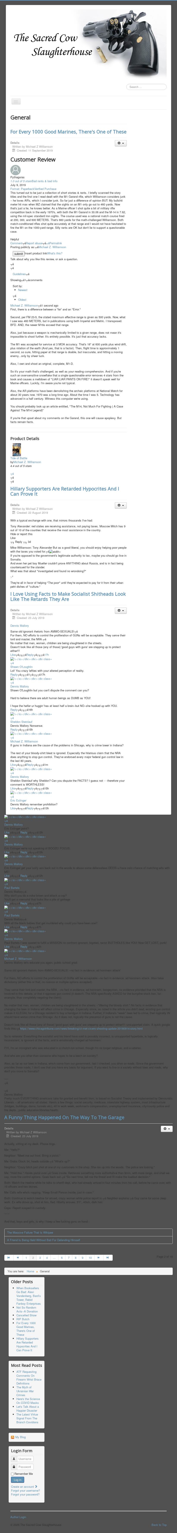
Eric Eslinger (18, 800)
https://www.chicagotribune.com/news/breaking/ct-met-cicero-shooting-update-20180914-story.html (81, 1028)
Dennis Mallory (19, 625)
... (54, 1258)
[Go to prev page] (18, 1258)
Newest (22, 290)
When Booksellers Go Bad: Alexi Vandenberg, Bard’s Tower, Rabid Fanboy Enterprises (28, 1296)
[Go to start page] (9, 1258)
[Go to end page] (108, 1258)
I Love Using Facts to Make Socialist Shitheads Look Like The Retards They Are (68, 596)
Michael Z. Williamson (52, 247)
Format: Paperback (22, 189)
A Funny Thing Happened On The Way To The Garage (64, 1117)
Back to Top (159, 1525)
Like (13, 655)
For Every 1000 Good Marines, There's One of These (68, 131)
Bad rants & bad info (44, 181)
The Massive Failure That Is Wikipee (30, 1232)
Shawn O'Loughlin (21, 667)
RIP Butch (22, 1319)
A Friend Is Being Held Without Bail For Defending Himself (43, 1240)
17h (46, 655)
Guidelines (19, 274)
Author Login (18, 1517)
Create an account (23, 1486)
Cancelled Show (26, 1315)
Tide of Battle (18, 458)
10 (90, 1258)
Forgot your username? (25, 1490)
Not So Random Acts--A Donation (27, 1309)
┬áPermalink (54, 243)
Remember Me (23, 1474)
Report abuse (34, 243)
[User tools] (121, 143)
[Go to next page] (99, 1258)
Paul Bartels (12, 888)
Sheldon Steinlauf (21, 722)
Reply (29, 655)
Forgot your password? (25, 1494)
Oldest (22, 300)
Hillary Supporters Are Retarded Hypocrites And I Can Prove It (64, 491)
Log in (17, 1480)
